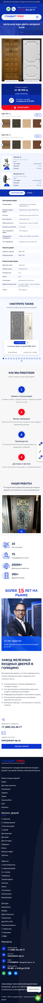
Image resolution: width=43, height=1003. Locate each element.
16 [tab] (21, 361)
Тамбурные (6, 876)
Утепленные (6, 890)
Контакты (5, 807)
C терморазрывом (8, 822)
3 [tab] (8, 358)
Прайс (4, 782)
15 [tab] (39, 358)
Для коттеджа (7, 841)
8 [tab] (21, 358)
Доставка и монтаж (9, 785)
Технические (6, 918)
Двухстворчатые (8, 914)
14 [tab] (37, 358)
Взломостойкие (7, 852)
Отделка (5, 793)
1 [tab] (3, 358)
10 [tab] (27, 358)
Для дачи (5, 903)
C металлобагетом (8, 865)
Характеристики (17, 193)
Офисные (5, 861)
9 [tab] (24, 358)
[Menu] (37, 17)
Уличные (5, 883)
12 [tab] (32, 358)
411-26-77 (26, 10)
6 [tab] (16, 358)
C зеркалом (6, 819)
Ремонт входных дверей (11, 778)
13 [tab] (34, 358)
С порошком (6, 932)
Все (37, 115)
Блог (3, 804)
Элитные (5, 855)
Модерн (4, 911)
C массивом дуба (8, 826)
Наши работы (7, 800)
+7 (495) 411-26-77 (12, 727)
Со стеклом (6, 872)
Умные (4, 887)
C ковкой (5, 830)
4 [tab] (11, 358)
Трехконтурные (7, 879)
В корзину (12, 352)
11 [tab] (29, 358)
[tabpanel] (22, 333)
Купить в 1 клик (30, 352)
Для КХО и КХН (7, 921)
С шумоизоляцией (8, 868)
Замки (4, 796)
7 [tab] (19, 358)
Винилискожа (7, 897)
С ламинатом (6, 929)
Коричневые (6, 907)
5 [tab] (13, 358)
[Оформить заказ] (39, 451)
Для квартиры (7, 833)
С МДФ (4, 936)
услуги (29, 193)
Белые (4, 848)
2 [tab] (6, 358)
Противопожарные (9, 925)
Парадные (5, 844)
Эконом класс (7, 894)
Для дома (5, 837)
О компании (6, 789)
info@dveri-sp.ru (11, 740)
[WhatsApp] (8, 9)
